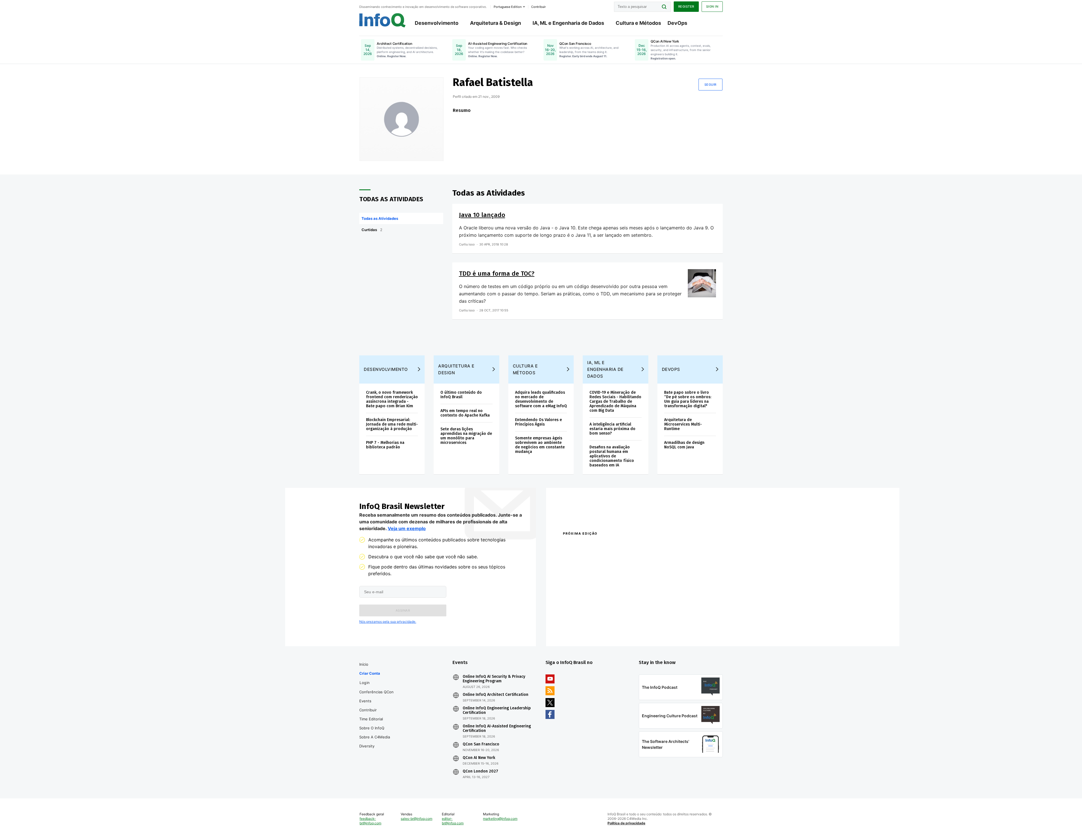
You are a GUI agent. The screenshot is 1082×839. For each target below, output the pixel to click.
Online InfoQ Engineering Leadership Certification (497, 710)
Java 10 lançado (482, 215)
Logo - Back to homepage (382, 20)
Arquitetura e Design (456, 369)
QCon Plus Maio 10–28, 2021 (587, 629)
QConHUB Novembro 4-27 (585, 621)
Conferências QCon (376, 692)
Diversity (366, 746)
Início (363, 664)
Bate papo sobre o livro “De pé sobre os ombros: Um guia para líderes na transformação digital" (687, 399)
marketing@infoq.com (500, 818)
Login (365, 682)
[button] (402, 610)
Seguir (710, 85)
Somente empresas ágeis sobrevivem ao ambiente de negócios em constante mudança (540, 445)
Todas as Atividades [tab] (380, 218)
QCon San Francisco (481, 744)
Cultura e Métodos (638, 23)
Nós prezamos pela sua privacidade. (387, 621)
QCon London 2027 (480, 771)
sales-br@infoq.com (416, 818)
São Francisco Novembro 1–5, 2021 (667, 629)
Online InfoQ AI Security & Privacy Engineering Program (494, 678)
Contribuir (368, 710)
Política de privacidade (626, 823)
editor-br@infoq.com (453, 820)
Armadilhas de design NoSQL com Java (684, 445)
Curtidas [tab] (372, 229)
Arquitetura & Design (495, 23)
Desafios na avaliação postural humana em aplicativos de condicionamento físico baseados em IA (611, 456)
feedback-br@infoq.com (370, 820)
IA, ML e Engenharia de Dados (568, 23)
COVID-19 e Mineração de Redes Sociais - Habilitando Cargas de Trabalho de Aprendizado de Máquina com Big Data (615, 401)
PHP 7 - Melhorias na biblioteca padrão (385, 445)
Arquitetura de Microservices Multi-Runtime (683, 424)
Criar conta (369, 673)
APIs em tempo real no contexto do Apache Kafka (465, 413)
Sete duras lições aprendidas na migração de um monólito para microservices (466, 436)
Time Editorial (371, 719)
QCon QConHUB (602, 545)
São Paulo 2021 (649, 621)
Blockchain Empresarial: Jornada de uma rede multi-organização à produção (392, 424)
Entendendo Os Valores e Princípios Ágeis (538, 422)
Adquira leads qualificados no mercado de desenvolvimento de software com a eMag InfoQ (541, 399)
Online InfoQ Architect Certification (495, 694)
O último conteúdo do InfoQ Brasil (461, 394)
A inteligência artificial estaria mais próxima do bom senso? (612, 429)
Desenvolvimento (436, 23)
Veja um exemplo (407, 528)
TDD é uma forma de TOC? (497, 273)
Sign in (712, 6)
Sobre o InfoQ (371, 728)
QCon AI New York (479, 758)
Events (365, 701)
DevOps (677, 23)
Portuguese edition (508, 7)
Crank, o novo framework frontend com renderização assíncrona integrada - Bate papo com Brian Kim (392, 399)
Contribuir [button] (538, 7)
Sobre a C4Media (374, 737)
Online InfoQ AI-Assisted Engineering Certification (497, 728)
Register (686, 6)
